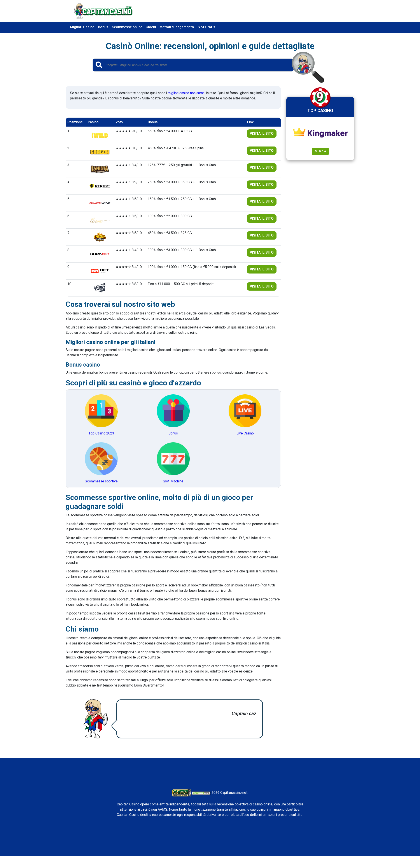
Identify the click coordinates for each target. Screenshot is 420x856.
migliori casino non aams (186, 93)
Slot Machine (173, 481)
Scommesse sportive (101, 481)
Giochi (151, 27)
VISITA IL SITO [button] (262, 133)
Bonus (103, 27)
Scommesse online (127, 27)
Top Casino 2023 (101, 433)
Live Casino (245, 433)
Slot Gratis (206, 27)
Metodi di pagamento (176, 27)
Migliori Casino (82, 27)
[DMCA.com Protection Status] (201, 793)
